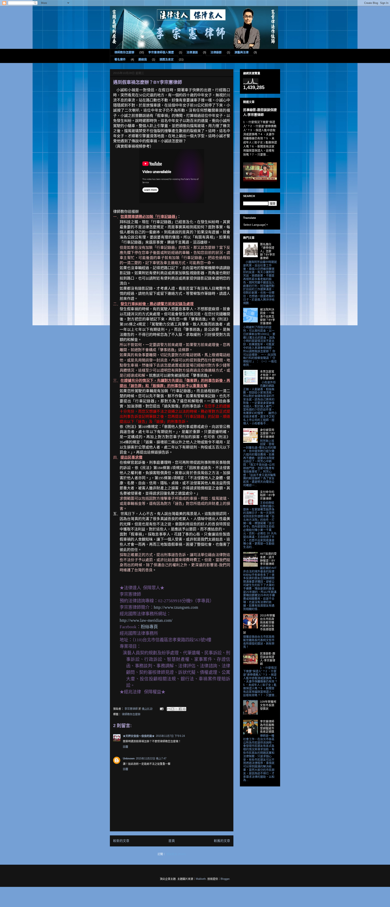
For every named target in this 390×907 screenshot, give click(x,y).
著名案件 (120, 59)
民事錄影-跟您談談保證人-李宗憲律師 (267, 658)
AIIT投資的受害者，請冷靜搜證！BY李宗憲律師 (268, 558)
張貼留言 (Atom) (176, 854)
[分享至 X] (176, 709)
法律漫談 (192, 52)
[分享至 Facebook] (180, 709)
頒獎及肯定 (166, 59)
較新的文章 (121, 841)
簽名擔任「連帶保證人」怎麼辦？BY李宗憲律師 (267, 251)
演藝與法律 (241, 52)
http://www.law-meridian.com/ (146, 620)
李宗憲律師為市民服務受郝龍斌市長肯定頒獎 (267, 726)
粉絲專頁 (149, 626)
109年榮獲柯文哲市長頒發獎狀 (268, 705)
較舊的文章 (222, 841)
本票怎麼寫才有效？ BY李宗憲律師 (268, 375)
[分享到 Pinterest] (184, 709)
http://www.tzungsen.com (176, 607)
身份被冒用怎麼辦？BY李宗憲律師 (267, 433)
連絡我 (142, 59)
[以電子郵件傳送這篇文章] (169, 709)
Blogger (225, 878)
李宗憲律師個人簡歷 (161, 52)
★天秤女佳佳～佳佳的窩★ (139, 735)
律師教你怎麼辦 (124, 52)
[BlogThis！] (173, 709)
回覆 (125, 746)
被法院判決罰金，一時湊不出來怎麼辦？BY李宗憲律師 (267, 316)
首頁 (171, 841)
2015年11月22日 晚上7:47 (151, 758)
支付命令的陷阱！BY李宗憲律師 (267, 495)
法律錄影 (216, 52)
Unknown (129, 758)
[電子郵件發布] (161, 708)
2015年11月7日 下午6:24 (170, 735)
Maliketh (201, 878)
